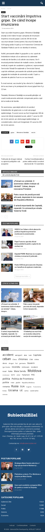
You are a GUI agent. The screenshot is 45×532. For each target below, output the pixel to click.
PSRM (12, 382)
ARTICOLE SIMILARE (10, 172)
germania (22, 363)
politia (6, 378)
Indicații (12, 525)
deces (5, 363)
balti (30, 355)
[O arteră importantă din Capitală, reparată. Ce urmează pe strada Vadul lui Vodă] (7, 208)
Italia (10, 371)
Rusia (14, 386)
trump (5, 391)
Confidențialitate (22, 525)
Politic (4, 186)
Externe (26, 328)
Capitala (37, 355)
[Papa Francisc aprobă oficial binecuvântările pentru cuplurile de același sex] (7, 244)
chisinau (23, 359)
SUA (22, 386)
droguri (11, 363)
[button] (42, 3)
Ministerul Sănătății (23, 132)
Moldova (34, 371)
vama (26, 391)
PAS (33, 375)
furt (16, 363)
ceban (7, 359)
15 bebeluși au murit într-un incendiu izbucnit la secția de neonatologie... (32, 334)
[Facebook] (16, 449)
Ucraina (13, 390)
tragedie (29, 387)
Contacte (33, 525)
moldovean (6, 375)
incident (34, 367)
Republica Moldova (28, 382)
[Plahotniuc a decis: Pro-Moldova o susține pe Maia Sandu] (7, 477)
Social (3, 12)
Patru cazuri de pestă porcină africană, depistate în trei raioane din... (33, 306)
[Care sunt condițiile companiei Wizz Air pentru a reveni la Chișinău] (7, 488)
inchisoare (25, 367)
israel (4, 371)
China (14, 359)
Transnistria (37, 387)
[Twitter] (28, 449)
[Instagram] (22, 449)
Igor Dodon (6, 367)
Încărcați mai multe (22, 276)
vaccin (33, 132)
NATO (13, 375)
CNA (31, 359)
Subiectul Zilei (6, 200)
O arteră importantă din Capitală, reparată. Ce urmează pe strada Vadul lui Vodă (28, 208)
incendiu (16, 367)
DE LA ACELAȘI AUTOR (11, 175)
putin (18, 382)
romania (6, 386)
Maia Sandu (20, 371)
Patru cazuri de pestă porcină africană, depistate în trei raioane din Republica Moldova (28, 197)
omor (18, 375)
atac (25, 355)
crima (36, 359)
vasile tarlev (34, 391)
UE (21, 390)
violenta (5, 394)
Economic (5, 515)
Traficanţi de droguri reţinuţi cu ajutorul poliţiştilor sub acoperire (11, 161)
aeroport (18, 355)
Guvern (30, 363)
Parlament (26, 375)
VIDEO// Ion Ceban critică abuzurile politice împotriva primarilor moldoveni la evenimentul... (28, 231)
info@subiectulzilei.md (28, 443)
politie (6, 382)
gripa (12, 132)
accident (8, 354)
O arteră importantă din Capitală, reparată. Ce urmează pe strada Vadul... (11, 334)
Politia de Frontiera (22, 379)
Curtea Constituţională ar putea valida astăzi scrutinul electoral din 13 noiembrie (33, 161)
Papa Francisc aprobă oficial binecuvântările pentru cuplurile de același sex (28, 244)
